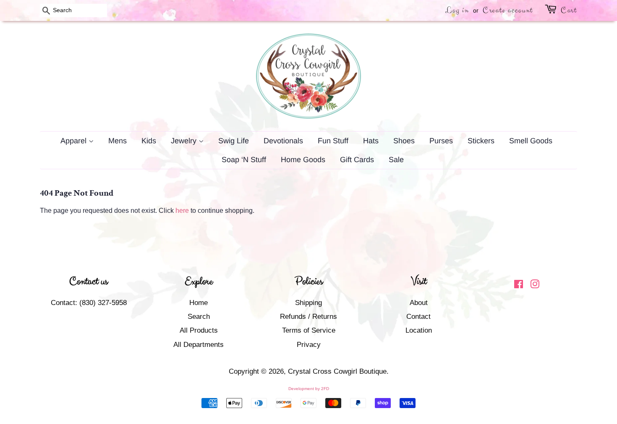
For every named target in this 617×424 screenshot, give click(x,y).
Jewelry (185, 141)
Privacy (309, 345)
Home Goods (303, 159)
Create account (508, 10)
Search (199, 317)
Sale (396, 159)
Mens (117, 141)
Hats (371, 141)
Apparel (74, 141)
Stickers (481, 141)
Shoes (404, 141)
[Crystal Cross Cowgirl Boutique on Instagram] (534, 286)
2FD (325, 388)
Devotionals (283, 141)
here (182, 210)
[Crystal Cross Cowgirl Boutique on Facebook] (518, 286)
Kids (148, 141)
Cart (569, 10)
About (419, 303)
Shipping (308, 303)
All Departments (198, 345)
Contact (418, 317)
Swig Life (233, 141)
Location (418, 330)
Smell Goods (530, 141)
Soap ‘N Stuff (244, 159)
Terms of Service (308, 330)
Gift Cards (357, 159)
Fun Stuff (333, 141)
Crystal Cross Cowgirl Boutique (337, 371)
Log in (457, 10)
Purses (441, 141)
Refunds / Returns (308, 317)
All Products (199, 330)
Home (198, 303)
